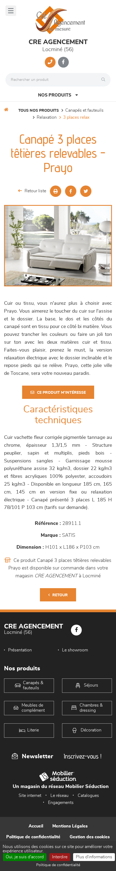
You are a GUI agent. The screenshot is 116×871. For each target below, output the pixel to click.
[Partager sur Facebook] (70, 191)
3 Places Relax (76, 117)
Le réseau (59, 795)
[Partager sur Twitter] (85, 191)
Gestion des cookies (90, 837)
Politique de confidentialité (33, 837)
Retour (60, 595)
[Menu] (10, 10)
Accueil (36, 826)
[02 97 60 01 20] (50, 62)
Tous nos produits (38, 110)
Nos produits (54, 95)
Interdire (59, 857)
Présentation (20, 650)
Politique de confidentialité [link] (58, 865)
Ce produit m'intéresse (61, 393)
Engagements (61, 802)
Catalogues (88, 795)
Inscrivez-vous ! (82, 756)
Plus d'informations (94, 857)
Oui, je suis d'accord (25, 857)
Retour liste (35, 191)
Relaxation (47, 117)
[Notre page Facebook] (63, 62)
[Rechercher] (105, 80)
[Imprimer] (55, 191)
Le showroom (75, 650)
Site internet (30, 795)
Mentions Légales (70, 826)
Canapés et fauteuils (84, 110)
